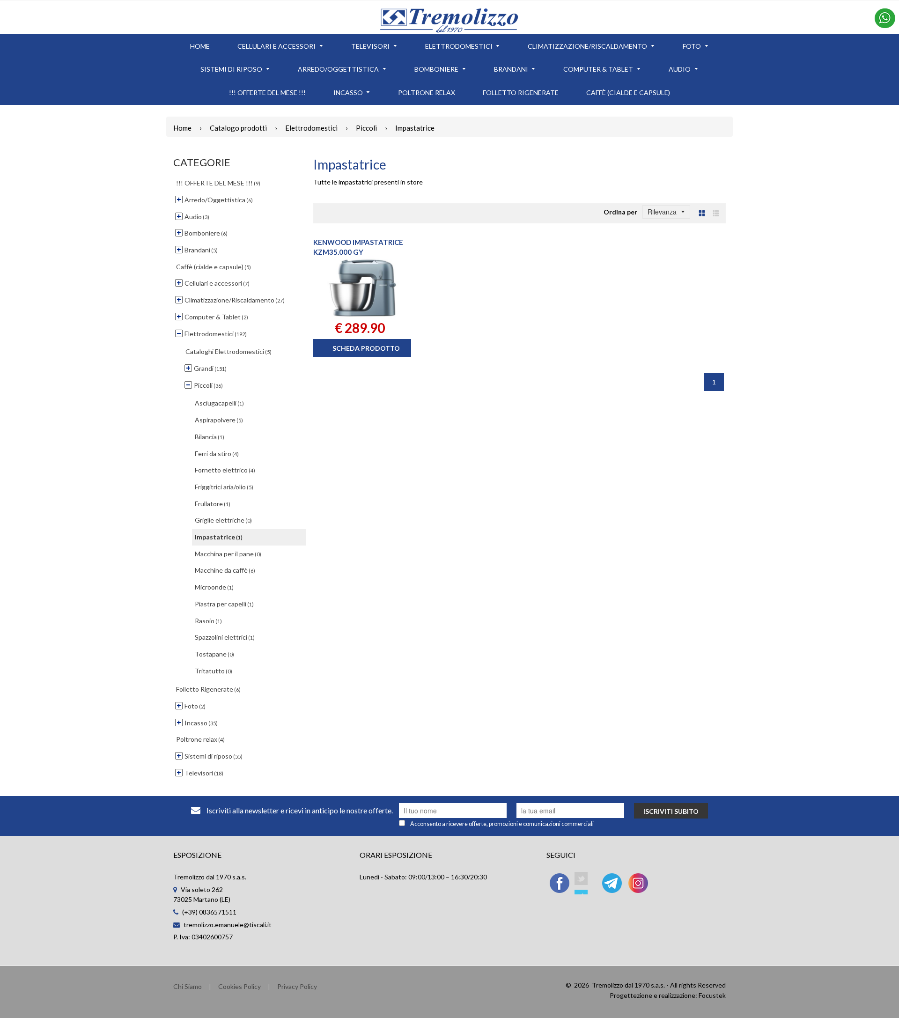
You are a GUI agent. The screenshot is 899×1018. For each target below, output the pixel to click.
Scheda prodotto (366, 348)
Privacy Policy (297, 986)
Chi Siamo (187, 986)
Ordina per (620, 212)
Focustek (712, 995)
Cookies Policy (239, 986)
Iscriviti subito (671, 811)
